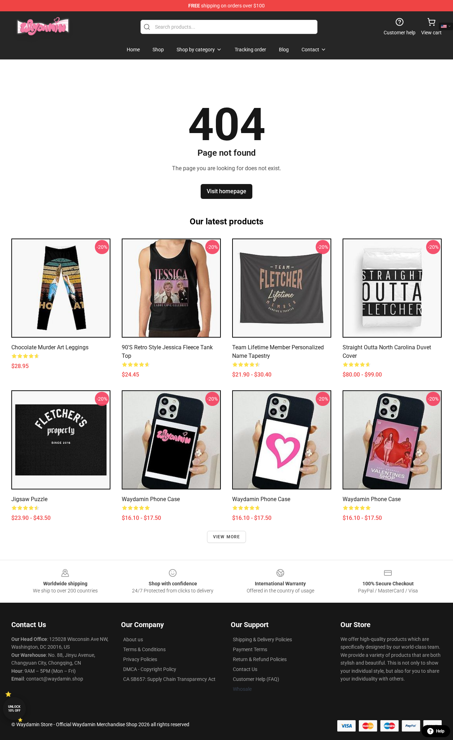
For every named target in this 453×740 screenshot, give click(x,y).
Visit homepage (226, 191)
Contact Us (245, 669)
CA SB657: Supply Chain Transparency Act (169, 679)
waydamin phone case (151, 499)
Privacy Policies (140, 659)
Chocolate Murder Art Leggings (49, 347)
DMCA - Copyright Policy (149, 669)
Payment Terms (250, 649)
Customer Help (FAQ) (256, 679)
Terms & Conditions (144, 649)
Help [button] (440, 731)
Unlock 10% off (14, 708)
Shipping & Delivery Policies (262, 639)
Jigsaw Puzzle (29, 499)
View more (226, 536)
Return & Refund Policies (260, 659)
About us (133, 639)
